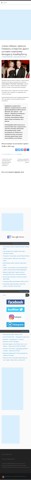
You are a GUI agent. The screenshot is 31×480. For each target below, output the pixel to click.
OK (27, 295)
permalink (19, 154)
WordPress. (23, 476)
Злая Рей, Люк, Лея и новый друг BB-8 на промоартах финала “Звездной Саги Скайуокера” (7, 162)
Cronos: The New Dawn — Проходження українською (16, 337)
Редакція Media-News (7, 56)
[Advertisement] (15, 25)
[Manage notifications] (3, 477)
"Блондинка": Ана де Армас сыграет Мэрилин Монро (16, 256)
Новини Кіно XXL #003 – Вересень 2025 (12, 334)
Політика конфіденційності (8, 459)
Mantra (18, 476)
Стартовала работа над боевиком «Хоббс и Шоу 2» (16, 281)
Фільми (24, 56)
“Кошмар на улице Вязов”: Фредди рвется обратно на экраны (23, 160)
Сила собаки (8, 154)
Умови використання (7, 454)
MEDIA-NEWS (8, 476)
